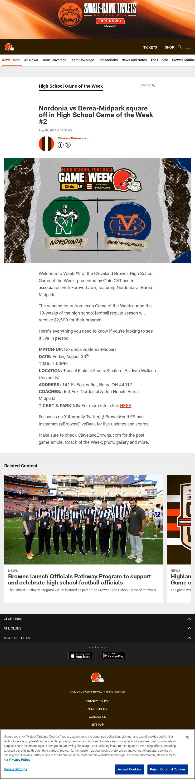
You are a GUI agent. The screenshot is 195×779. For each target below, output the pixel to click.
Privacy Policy (97, 701)
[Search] (180, 47)
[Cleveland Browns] (97, 678)
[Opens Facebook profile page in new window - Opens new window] (60, 145)
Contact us (97, 716)
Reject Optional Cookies (167, 769)
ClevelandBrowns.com (73, 138)
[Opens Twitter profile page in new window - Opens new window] (68, 145)
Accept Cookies (129, 769)
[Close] (187, 737)
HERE (125, 405)
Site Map (97, 724)
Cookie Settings (15, 769)
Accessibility (97, 708)
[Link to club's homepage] (9, 45)
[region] (97, 754)
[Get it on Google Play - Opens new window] (113, 658)
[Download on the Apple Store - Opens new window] (80, 656)
